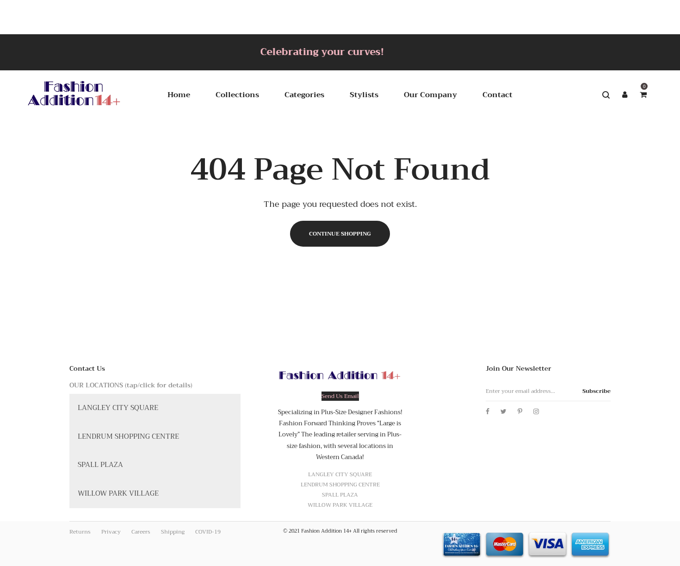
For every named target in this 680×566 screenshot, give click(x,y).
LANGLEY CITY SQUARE (118, 408)
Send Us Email (340, 396)
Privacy (111, 531)
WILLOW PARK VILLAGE (118, 493)
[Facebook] (487, 411)
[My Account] (624, 95)
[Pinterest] (520, 411)
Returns (80, 531)
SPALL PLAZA (100, 465)
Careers (140, 531)
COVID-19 (208, 531)
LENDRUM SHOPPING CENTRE (128, 436)
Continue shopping (340, 233)
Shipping (173, 531)
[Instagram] (536, 411)
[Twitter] (504, 411)
